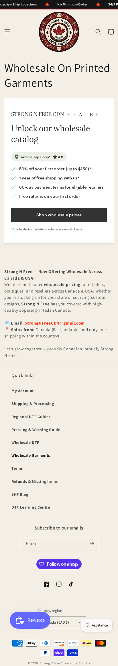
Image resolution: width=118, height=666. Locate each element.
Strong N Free (50, 663)
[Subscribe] (91, 543)
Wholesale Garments (30, 455)
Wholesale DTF (25, 442)
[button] (7, 31)
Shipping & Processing (32, 403)
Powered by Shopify (75, 663)
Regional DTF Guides (30, 416)
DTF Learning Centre (30, 507)
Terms (17, 468)
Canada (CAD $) (56, 622)
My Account (22, 390)
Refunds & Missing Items (34, 481)
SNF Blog (19, 494)
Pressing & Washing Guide (35, 429)
